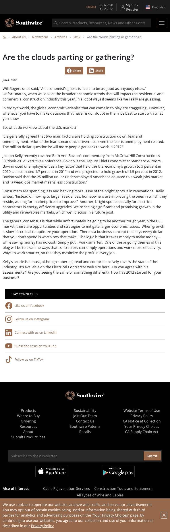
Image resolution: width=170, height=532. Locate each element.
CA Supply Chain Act (141, 431)
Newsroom (40, 37)
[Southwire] (24, 23)
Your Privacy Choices (141, 426)
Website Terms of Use (142, 410)
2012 (77, 37)
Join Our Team (85, 415)
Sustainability (85, 410)
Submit (152, 456)
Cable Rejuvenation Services (66, 488)
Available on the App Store (51, 471)
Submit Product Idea (28, 437)
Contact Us (85, 421)
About (28, 431)
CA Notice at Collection (142, 421)
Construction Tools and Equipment (123, 488)
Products (28, 410)
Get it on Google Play (118, 471)
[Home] (4, 37)
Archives (60, 37)
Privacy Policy (42, 525)
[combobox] (101, 23)
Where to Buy (28, 415)
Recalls (85, 431)
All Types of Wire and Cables (100, 495)
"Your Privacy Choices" (110, 515)
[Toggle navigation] (161, 23)
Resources (28, 426)
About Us (19, 37)
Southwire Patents (85, 426)
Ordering (28, 421)
